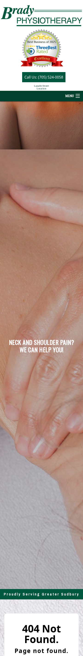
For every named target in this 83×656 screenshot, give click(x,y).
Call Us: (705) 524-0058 (43, 77)
